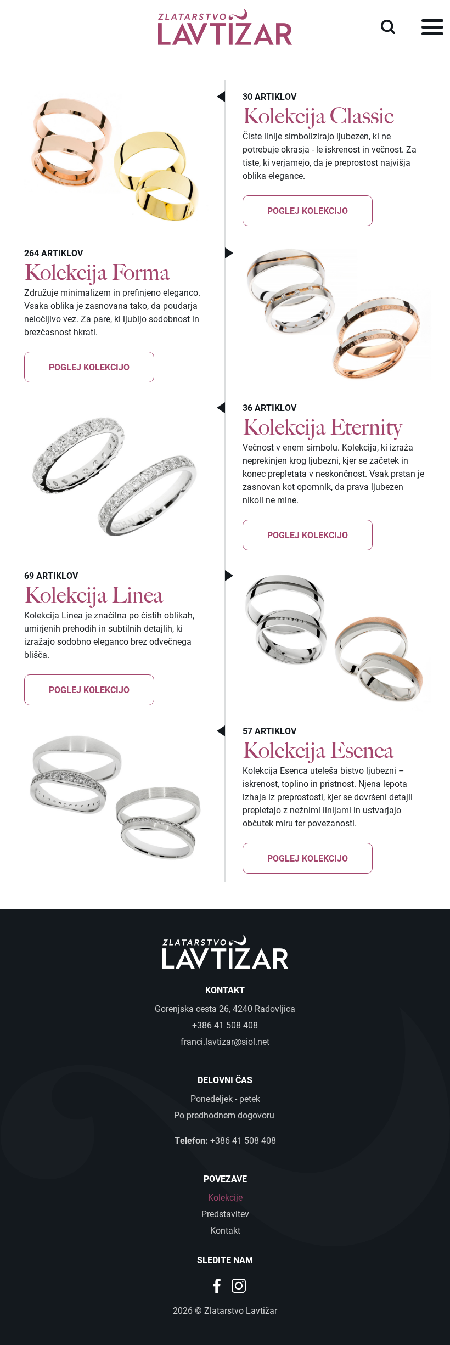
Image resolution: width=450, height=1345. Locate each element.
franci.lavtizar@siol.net (225, 1041)
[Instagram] (239, 1285)
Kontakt (225, 1230)
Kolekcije (225, 1197)
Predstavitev (225, 1213)
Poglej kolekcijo (307, 210)
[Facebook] (218, 1285)
